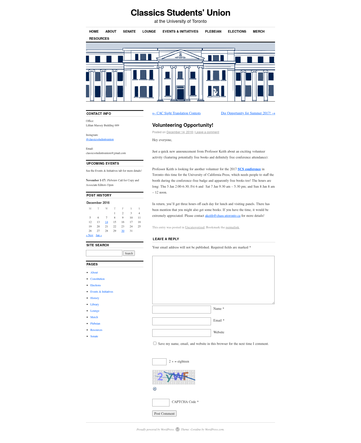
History (94, 298)
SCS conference (249, 168)
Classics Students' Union (180, 12)
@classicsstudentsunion (100, 139)
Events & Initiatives (180, 31)
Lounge (149, 31)
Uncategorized (195, 227)
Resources (99, 38)
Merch (258, 31)
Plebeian (213, 31)
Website (218, 332)
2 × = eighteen (179, 361)
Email (218, 320)
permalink (232, 227)
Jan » (99, 235)
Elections (237, 31)
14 (106, 222)
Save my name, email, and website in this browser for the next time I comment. (213, 343)
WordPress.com (214, 429)
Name (218, 308)
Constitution (97, 279)
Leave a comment (207, 132)
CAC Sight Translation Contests (176, 113)
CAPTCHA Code (184, 401)
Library (94, 304)
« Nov (89, 235)
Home (94, 31)
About (110, 31)
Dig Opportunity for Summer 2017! (248, 113)
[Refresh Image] (155, 390)
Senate (129, 31)
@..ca (222, 215)
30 (122, 231)
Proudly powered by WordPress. (156, 429)
